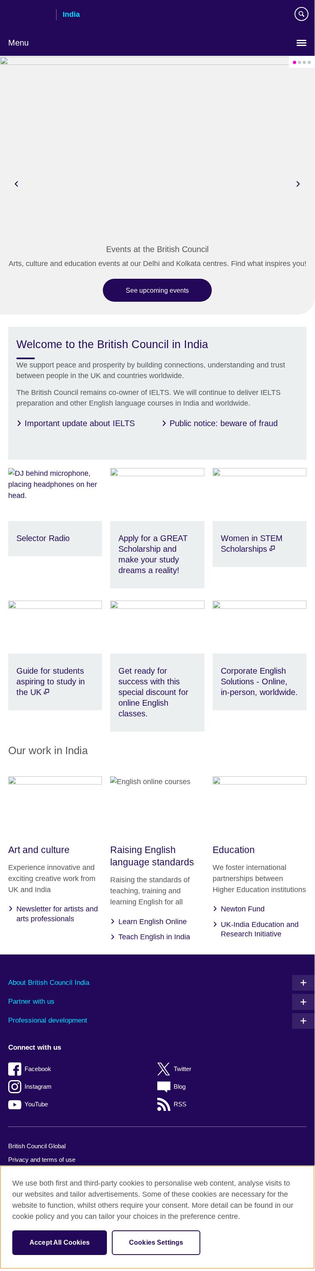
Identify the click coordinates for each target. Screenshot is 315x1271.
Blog (180, 1086)
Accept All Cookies (59, 1242)
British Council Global (37, 1146)
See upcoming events (157, 290)
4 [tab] (309, 62)
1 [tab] (294, 62)
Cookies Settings (156, 1242)
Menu (18, 42)
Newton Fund (243, 909)
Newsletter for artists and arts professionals (57, 913)
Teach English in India (154, 937)
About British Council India (48, 983)
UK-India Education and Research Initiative (260, 929)
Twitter (182, 1068)
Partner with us (31, 1001)
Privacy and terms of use (41, 1159)
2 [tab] (299, 62)
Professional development (47, 1020)
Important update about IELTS (80, 423)
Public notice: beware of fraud (224, 423)
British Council (29, 15)
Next (298, 183)
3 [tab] (304, 62)
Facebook (38, 1068)
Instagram (38, 1086)
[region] (157, 1217)
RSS (180, 1104)
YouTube (36, 1104)
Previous (16, 183)
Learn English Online (152, 922)
